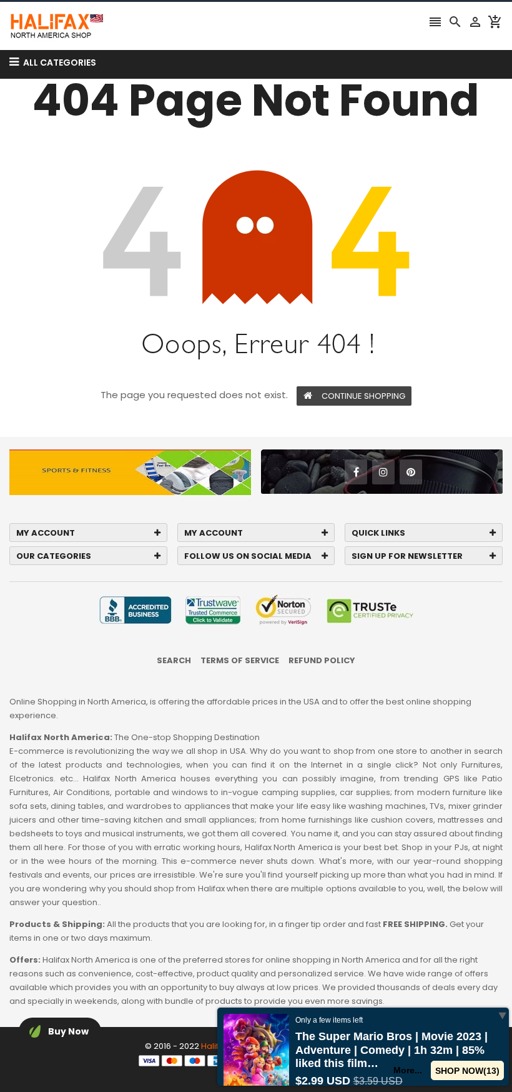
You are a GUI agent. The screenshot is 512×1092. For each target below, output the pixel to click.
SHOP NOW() (467, 1071)
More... (407, 1070)
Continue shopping (363, 396)
